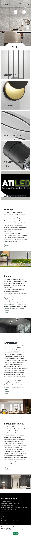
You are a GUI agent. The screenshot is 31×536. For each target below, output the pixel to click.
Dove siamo (4, 519)
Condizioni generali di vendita (9, 521)
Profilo (3, 517)
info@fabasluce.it (6, 511)
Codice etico (5, 523)
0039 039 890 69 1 (8, 507)
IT (25, 4)
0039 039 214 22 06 (21, 507)
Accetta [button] (15, 533)
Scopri (7, 245)
